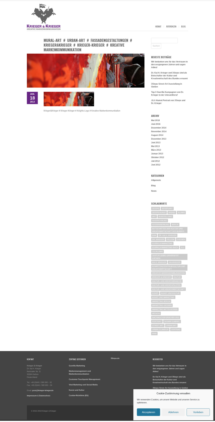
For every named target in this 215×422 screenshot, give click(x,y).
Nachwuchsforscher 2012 (165, 317)
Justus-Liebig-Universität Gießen (165, 257)
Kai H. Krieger (159, 262)
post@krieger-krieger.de (42, 390)
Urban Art (171, 325)
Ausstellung (165, 217)
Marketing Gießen (162, 305)
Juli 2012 (155, 161)
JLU (182, 247)
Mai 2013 (155, 146)
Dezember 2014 (158, 128)
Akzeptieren (148, 412)
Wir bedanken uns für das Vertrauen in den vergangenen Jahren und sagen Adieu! (169, 65)
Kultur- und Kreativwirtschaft (168, 289)
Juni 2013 (155, 142)
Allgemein (156, 180)
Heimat (158, 26)
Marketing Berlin (161, 301)
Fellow (170, 239)
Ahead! (171, 213)
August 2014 (157, 135)
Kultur (177, 277)
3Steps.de (115, 358)
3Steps (155, 208)
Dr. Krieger (158, 239)
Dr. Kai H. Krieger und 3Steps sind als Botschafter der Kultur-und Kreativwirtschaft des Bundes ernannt (169, 76)
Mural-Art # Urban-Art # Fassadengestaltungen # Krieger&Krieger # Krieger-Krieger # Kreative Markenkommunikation (88, 44)
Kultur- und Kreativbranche (167, 281)
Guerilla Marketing (162, 243)
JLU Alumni (157, 252)
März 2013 (156, 150)
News (154, 191)
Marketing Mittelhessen (165, 309)
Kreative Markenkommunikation (168, 273)
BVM (154, 235)
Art (154, 217)
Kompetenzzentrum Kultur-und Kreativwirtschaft (168, 267)
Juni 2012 (155, 165)
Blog (183, 26)
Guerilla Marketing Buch (165, 247)
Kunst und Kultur (170, 293)
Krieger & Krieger (161, 277)
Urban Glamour (160, 330)
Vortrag (175, 330)
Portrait (157, 321)
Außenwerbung (160, 225)
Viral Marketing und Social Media (83, 385)
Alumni (181, 213)
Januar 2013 (157, 153)
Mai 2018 (155, 120)
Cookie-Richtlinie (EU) (79, 395)
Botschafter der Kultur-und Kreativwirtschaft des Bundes (168, 230)
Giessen (181, 239)
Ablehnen (173, 412)
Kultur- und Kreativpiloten (166, 285)
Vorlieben (198, 412)
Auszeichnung (159, 221)
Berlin (175, 225)
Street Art (157, 325)
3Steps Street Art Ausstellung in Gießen (170, 388)
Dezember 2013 (158, 139)
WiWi (154, 334)
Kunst (155, 293)
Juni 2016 (155, 124)
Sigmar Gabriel (172, 321)
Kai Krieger (174, 262)
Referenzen (171, 26)
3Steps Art (167, 208)
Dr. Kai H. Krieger (167, 235)
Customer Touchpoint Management (84, 379)
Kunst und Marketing (163, 297)
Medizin (156, 313)
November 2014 (158, 131)
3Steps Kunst (159, 213)
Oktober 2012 (157, 157)
